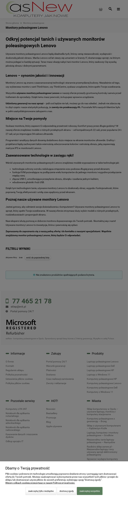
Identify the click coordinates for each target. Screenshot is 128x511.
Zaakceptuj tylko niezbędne (41, 491)
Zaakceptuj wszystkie (90, 491)
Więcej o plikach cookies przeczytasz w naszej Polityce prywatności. (40, 482)
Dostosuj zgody (67, 491)
